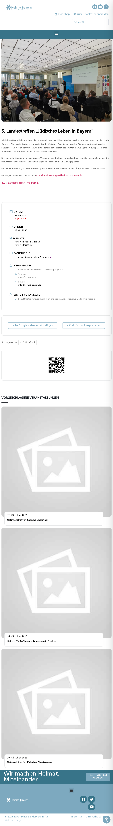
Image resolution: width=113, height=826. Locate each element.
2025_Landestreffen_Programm (20, 183)
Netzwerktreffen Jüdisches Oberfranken (29, 762)
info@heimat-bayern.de (29, 285)
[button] (56, 33)
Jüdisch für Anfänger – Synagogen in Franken (31, 641)
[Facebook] (94, 6)
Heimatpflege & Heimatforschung (33, 257)
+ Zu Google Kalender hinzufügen (33, 325)
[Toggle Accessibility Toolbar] (106, 819)
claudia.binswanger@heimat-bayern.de (59, 175)
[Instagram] (106, 6)
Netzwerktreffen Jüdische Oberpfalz (27, 520)
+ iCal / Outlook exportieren (83, 325)
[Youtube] (100, 6)
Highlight (27, 342)
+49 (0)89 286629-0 (27, 277)
